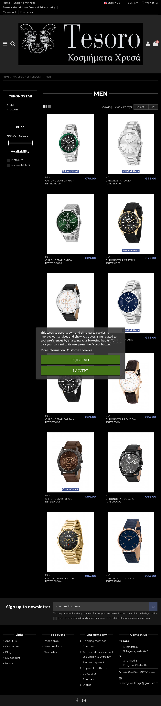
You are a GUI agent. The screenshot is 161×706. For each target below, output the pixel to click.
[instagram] (84, 700)
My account (10, 11)
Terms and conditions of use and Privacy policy (29, 7)
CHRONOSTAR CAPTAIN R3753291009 (59, 182)
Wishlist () (151, 2)
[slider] (8, 143)
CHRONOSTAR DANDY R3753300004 (58, 261)
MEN (12, 104)
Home (6, 2)
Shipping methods (24, 2)
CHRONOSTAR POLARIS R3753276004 (59, 580)
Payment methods (94, 668)
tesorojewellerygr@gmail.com (138, 683)
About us (10, 640)
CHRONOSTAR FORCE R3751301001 (58, 500)
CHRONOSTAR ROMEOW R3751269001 (121, 420)
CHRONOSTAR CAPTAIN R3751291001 (120, 261)
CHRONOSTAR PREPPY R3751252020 (120, 580)
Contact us (26, 11)
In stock (17, 159)
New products (53, 646)
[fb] (77, 700)
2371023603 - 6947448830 (139, 671)
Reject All (80, 359)
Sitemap (88, 679)
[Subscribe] (153, 606)
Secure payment (93, 662)
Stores (87, 684)
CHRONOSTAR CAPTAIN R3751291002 (59, 420)
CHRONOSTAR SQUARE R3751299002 (120, 500)
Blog (8, 652)
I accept (80, 370)
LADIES (14, 109)
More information (53, 350)
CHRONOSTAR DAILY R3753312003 (118, 182)
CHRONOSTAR (20, 96)
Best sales (50, 652)
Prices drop (51, 640)
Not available (20, 165)
